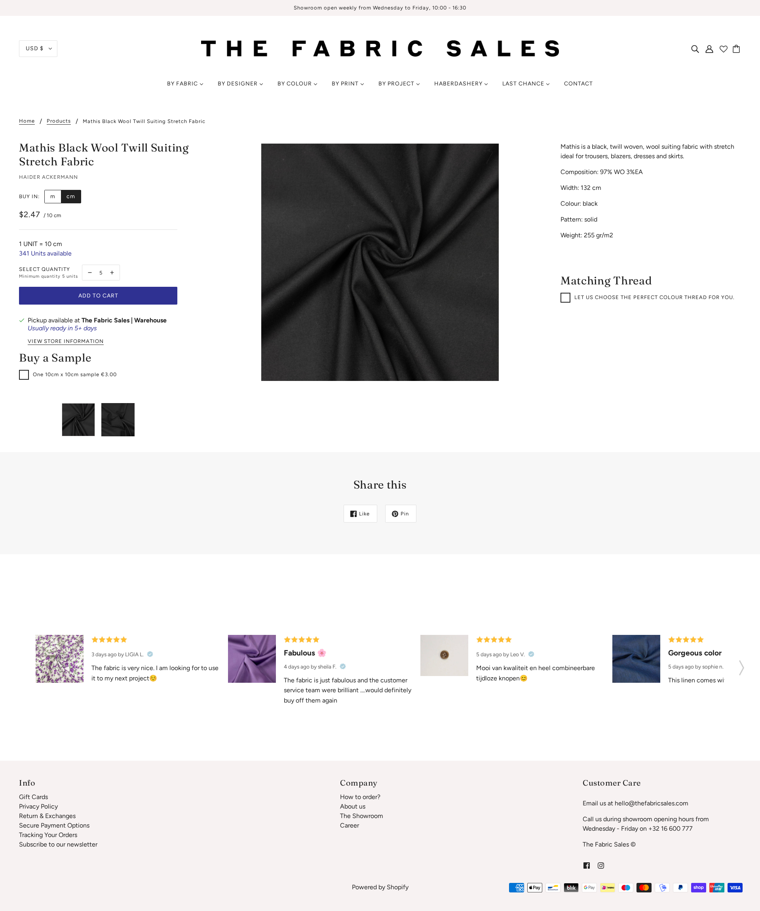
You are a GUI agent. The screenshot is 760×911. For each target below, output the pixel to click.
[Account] (709, 49)
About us (352, 806)
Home (27, 121)
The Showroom (361, 816)
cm (70, 196)
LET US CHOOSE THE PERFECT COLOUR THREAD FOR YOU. (654, 297)
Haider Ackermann (48, 177)
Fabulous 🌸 (305, 652)
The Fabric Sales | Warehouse (124, 320)
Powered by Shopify (380, 887)
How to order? (360, 797)
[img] (695, 49)
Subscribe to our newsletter (58, 844)
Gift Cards (33, 797)
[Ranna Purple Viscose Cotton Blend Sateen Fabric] (252, 659)
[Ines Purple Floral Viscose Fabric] (60, 659)
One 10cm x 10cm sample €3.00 (75, 374)
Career (349, 825)
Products (59, 121)
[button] (741, 665)
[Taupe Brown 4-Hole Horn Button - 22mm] (444, 655)
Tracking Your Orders (48, 835)
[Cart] (737, 49)
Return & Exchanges (47, 816)
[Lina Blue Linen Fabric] (636, 659)
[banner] (380, 48)
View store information (66, 341)
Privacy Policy (38, 806)
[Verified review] (150, 654)
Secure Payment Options (54, 825)
